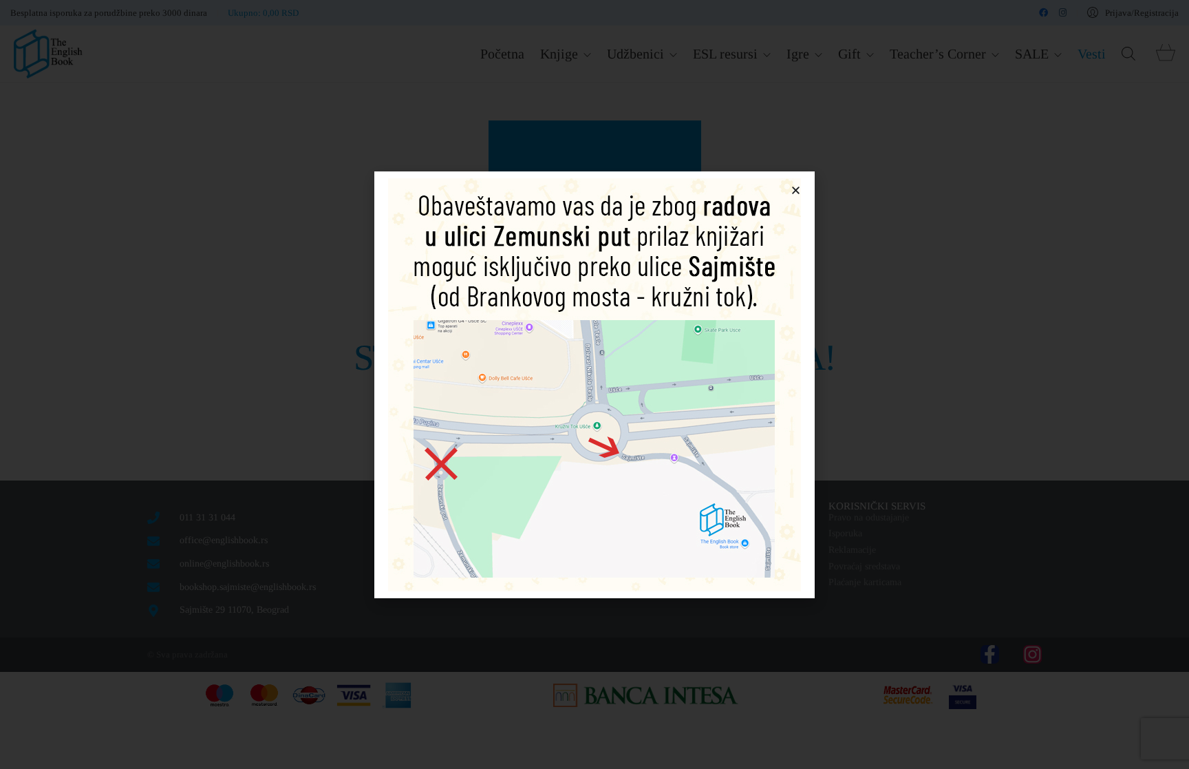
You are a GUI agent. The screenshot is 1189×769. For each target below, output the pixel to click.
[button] (796, 190)
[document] (594, 384)
